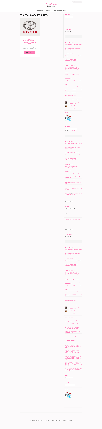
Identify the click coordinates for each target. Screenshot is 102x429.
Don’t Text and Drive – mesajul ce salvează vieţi (30, 42)
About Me (48, 10)
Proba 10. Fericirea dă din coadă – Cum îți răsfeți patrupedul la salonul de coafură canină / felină (73, 88)
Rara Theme (59, 420)
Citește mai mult (29, 52)
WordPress (70, 420)
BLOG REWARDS (39, 10)
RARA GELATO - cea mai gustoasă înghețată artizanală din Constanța (75, 107)
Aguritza (30, 39)
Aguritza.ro (51, 4)
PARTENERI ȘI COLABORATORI (60, 10)
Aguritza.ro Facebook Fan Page (72, 22)
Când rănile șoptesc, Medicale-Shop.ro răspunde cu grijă (73, 83)
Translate (74, 130)
